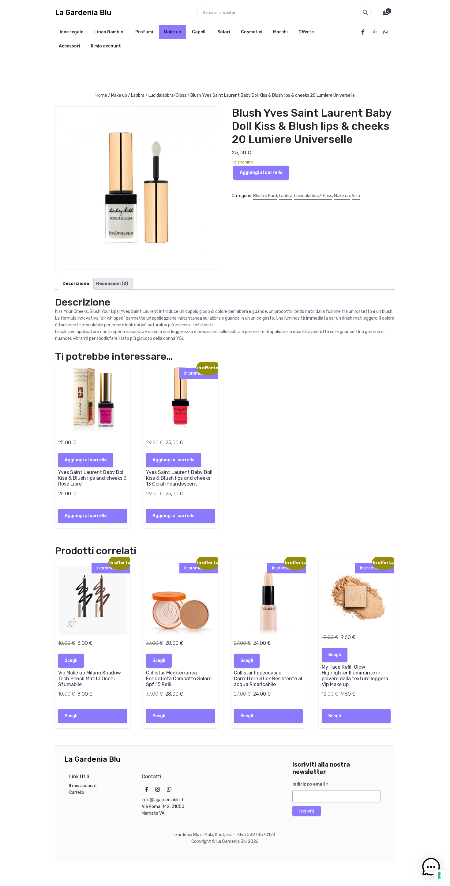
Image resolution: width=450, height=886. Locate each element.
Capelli (199, 32)
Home (101, 95)
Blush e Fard (265, 195)
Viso (356, 195)
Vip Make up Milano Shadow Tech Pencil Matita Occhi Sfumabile (89, 678)
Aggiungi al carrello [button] (86, 460)
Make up (172, 32)
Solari (223, 32)
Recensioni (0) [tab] (112, 283)
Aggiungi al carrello (261, 172)
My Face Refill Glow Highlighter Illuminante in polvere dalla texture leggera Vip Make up (355, 676)
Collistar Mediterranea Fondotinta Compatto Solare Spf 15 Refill (179, 678)
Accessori (69, 46)
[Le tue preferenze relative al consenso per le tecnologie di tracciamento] (439, 875)
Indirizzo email (310, 784)
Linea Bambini (109, 32)
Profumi (144, 32)
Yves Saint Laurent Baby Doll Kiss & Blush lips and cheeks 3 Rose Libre (92, 478)
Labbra (137, 95)
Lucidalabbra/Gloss (167, 95)
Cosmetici (251, 32)
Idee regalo (72, 32)
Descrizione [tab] (75, 283)
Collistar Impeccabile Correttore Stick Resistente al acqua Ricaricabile (268, 678)
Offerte (306, 32)
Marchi (280, 32)
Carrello (76, 792)
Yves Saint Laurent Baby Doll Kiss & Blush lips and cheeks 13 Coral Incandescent (179, 478)
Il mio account (106, 46)
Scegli (71, 660)
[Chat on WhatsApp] (386, 32)
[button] (431, 867)
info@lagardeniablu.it (163, 799)
